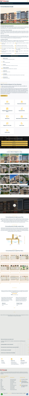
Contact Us (2, 387)
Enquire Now (14, 145)
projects (4, 3)
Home (1, 3)
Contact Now (3, 95)
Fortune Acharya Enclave (13, 379)
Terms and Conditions (3, 389)
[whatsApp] (2, 394)
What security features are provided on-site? (7, 339)
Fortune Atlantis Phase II (13, 380)
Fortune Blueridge (12, 381)
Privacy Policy (2, 388)
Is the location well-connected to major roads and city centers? (10, 347)
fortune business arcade (9, 3)
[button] (27, 1)
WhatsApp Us (14, 143)
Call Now (14, 141)
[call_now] (27, 394)
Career (1, 381)
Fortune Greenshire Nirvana (13, 389)
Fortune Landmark (12, 387)
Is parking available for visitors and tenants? (7, 344)
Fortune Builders (9, 393)
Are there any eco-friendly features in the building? (8, 352)
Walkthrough (2, 386)
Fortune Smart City (12, 388)
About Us (2, 380)
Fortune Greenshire (12, 386)
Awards (1, 379)
